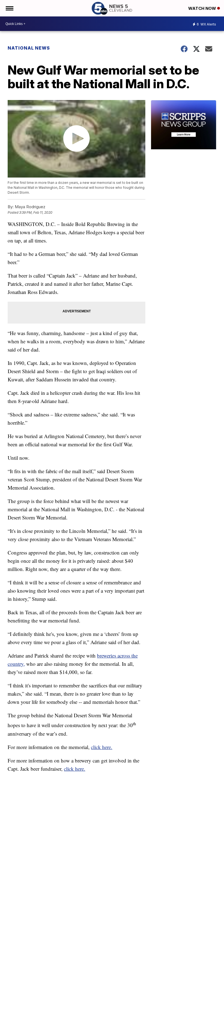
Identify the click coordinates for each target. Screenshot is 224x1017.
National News (29, 48)
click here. (101, 747)
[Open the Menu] (9, 8)
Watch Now (202, 8)
